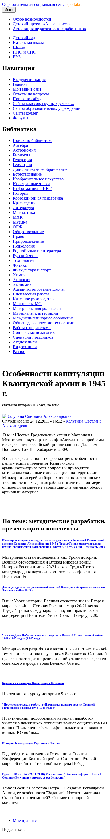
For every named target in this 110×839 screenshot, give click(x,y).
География (22, 159)
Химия (19, 275)
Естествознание (27, 174)
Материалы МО (27, 303)
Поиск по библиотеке (32, 140)
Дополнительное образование (40, 169)
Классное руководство (33, 299)
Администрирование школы (39, 289)
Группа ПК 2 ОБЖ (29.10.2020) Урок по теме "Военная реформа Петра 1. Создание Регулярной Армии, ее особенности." (52, 776)
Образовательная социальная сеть (42, 4)
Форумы (20, 118)
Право (18, 236)
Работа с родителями (32, 327)
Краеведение (24, 203)
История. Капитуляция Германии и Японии (31, 743)
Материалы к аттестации (35, 313)
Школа (19, 47)
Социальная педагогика (34, 332)
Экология (21, 279)
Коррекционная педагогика (38, 198)
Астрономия (24, 150)
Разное (19, 351)
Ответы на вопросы (31, 94)
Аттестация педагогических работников (49, 28)
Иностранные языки (31, 183)
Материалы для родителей (37, 308)
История (20, 193)
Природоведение (28, 241)
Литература (23, 207)
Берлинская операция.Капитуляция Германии (33, 683)
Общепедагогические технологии (43, 323)
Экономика (23, 284)
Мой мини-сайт (27, 89)
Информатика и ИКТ (32, 188)
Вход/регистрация (29, 79)
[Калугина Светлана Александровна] (37, 416)
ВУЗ (17, 57)
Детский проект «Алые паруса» (42, 24)
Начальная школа (28, 42)
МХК (18, 217)
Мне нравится (25, 820)
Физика (20, 265)
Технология (23, 260)
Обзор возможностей (32, 19)
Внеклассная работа (31, 294)
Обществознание (28, 231)
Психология (24, 246)
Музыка (20, 222)
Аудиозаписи (25, 342)
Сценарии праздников (33, 337)
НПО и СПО (24, 52)
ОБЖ (17, 227)
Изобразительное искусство (38, 179)
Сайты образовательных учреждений (47, 108)
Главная (20, 84)
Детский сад (24, 37)
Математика (24, 212)
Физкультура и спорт (32, 270)
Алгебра (20, 145)
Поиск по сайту (27, 98)
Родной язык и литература (37, 251)
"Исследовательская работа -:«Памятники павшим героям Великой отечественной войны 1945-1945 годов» (48, 706)
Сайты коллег (25, 113)
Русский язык (25, 255)
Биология (21, 155)
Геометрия (22, 164)
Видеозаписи (25, 346)
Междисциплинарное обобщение (43, 318)
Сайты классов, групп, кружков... (43, 103)
